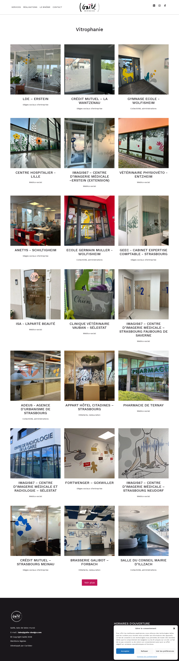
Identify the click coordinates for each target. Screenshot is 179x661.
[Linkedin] (155, 6)
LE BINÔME (45, 7)
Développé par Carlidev (21, 645)
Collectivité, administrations (143, 108)
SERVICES (16, 7)
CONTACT (57, 7)
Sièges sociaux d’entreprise (35, 105)
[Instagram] (160, 6)
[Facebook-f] (166, 6)
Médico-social (35, 182)
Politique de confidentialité (147, 656)
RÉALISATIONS (30, 7)
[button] (174, 628)
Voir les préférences (165, 651)
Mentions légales (18, 641)
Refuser (144, 651)
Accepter (125, 651)
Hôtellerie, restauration (89, 415)
